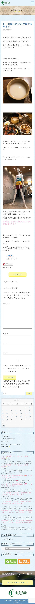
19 (12, 416)
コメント (7, 304)
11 (7, 413)
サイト (5, 353)
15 (25, 413)
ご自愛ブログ (6, 436)
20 (16, 416)
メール (6, 343)
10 (2, 413)
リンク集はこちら (7, 539)
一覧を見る (17, 274)
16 (30, 413)
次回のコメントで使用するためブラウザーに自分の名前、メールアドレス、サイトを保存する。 (17, 368)
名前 (5, 333)
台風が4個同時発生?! (8, 439)
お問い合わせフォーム (18, 582)
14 (21, 413)
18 (7, 416)
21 (21, 416)
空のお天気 (5, 441)
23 (30, 416)
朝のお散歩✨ (5, 447)
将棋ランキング (7, 267)
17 (2, 416)
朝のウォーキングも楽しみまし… (12, 444)
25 (7, 419)
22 (25, 416)
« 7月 (3, 426)
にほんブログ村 (11, 259)
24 (2, 419)
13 (16, 413)
